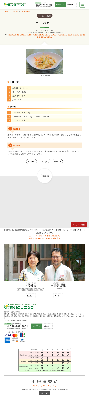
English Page (52, 386)
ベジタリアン (63, 34)
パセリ (47, 34)
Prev (33, 161)
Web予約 (59, 5)
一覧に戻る (44, 161)
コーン (30, 34)
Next (56, 161)
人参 (70, 34)
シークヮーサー (39, 34)
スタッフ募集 (44, 393)
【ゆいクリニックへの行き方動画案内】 (44, 235)
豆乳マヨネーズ (47, 36)
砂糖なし (76, 34)
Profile (29, 296)
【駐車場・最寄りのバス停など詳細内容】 (44, 238)
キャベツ (23, 34)
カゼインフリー (14, 34)
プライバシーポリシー (40, 386)
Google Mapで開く (79, 225)
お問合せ (70, 5)
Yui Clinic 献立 (44, 15)
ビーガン (54, 34)
